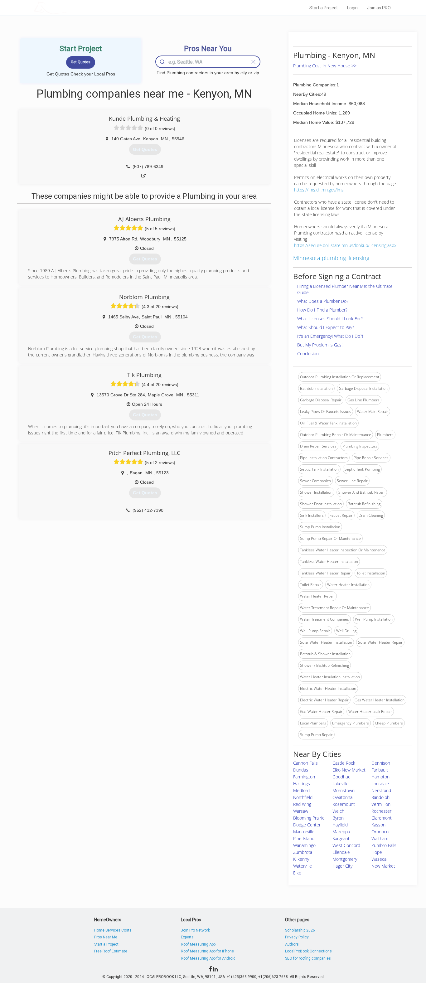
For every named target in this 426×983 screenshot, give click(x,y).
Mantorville (303, 832)
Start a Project (323, 7)
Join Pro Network (195, 930)
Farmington (304, 777)
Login (352, 7)
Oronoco (380, 832)
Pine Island (303, 838)
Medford (301, 790)
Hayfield (340, 825)
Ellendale (341, 852)
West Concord (346, 845)
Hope (376, 852)
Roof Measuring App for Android (208, 958)
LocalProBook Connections (308, 951)
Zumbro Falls (383, 845)
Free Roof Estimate (110, 951)
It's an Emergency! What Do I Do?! (330, 336)
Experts (187, 937)
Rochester (381, 811)
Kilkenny (301, 859)
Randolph (380, 797)
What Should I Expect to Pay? (325, 327)
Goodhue (341, 777)
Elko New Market (348, 770)
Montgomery (344, 859)
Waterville (302, 866)
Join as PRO (379, 7)
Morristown (343, 790)
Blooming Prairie (309, 818)
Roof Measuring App (198, 944)
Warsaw (300, 811)
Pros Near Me (105, 937)
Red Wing (302, 804)
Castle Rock (343, 763)
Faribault (379, 770)
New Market (383, 866)
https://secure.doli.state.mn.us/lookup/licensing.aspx (345, 245)
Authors (292, 944)
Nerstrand (381, 790)
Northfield (302, 797)
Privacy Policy (297, 937)
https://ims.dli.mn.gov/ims (319, 190)
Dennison (380, 763)
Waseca (378, 859)
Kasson (378, 825)
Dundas (300, 770)
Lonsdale (380, 784)
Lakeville (340, 784)
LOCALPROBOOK (69, 7)
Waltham (379, 838)
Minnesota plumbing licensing (331, 258)
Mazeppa (341, 832)
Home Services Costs (113, 930)
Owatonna (342, 797)
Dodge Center (307, 825)
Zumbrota (302, 852)
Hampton (380, 777)
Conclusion (308, 353)
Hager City (342, 866)
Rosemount (343, 804)
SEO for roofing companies (308, 958)
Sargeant (341, 838)
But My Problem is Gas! (319, 345)
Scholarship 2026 (300, 930)
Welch (338, 811)
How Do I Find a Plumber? (322, 310)
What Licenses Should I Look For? (330, 319)
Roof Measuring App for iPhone (207, 951)
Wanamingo (304, 845)
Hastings (301, 784)
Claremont (381, 818)
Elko (297, 873)
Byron (338, 818)
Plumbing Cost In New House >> (324, 66)
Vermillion (380, 804)
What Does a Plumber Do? (322, 301)
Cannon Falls (305, 763)
